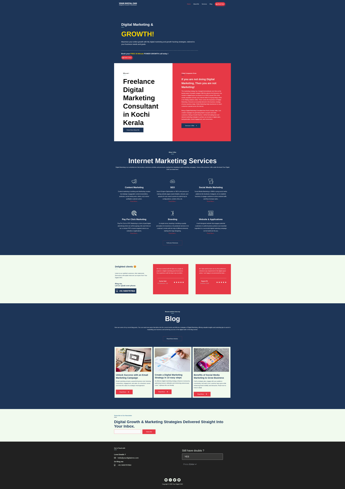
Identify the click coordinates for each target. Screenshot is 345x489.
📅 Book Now (220, 4)
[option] (202, 456)
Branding (172, 219)
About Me (196, 4)
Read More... (134, 201)
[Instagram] (170, 480)
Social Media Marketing (211, 187)
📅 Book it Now (126, 57)
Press (190, 464)
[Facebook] (166, 480)
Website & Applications (211, 219)
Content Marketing (134, 187)
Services (204, 4)
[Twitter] (174, 480)
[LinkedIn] (179, 480)
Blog (211, 4)
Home (189, 4)
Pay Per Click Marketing (134, 219)
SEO (172, 187)
